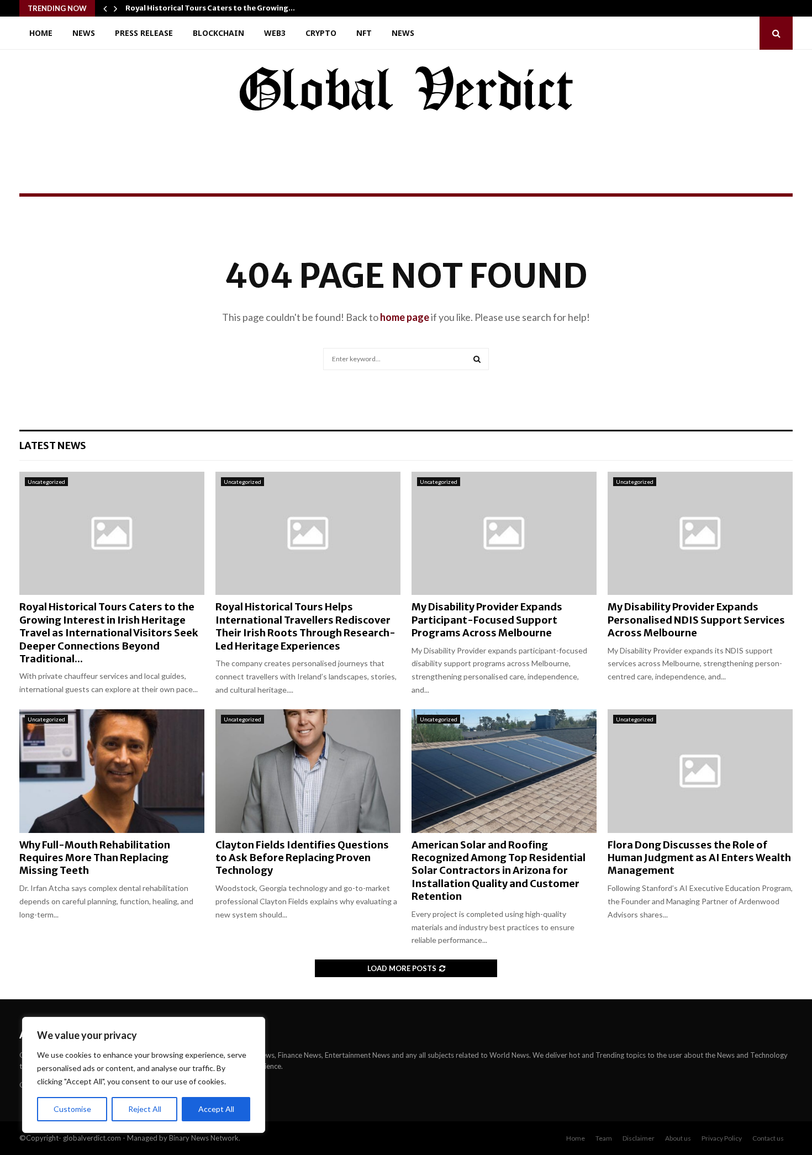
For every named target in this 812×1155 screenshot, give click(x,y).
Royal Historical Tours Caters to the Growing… (210, 8)
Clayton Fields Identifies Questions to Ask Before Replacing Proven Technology (302, 857)
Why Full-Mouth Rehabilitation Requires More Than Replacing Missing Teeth (94, 857)
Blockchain (218, 33)
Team (603, 1138)
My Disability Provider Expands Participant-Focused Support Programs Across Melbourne (487, 619)
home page (404, 317)
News (83, 33)
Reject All (144, 1109)
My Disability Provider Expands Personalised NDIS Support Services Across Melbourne (696, 619)
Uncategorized (46, 481)
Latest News (52, 445)
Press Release (144, 33)
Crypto (320, 33)
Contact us (768, 1138)
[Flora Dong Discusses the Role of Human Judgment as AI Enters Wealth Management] (700, 770)
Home (40, 33)
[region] (143, 1075)
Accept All (216, 1109)
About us (678, 1138)
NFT (364, 33)
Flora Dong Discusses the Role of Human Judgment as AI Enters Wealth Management (699, 857)
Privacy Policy (722, 1138)
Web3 (275, 33)
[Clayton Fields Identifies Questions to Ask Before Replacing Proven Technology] (307, 770)
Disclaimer (639, 1138)
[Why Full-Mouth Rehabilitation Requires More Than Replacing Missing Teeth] (111, 770)
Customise (72, 1109)
